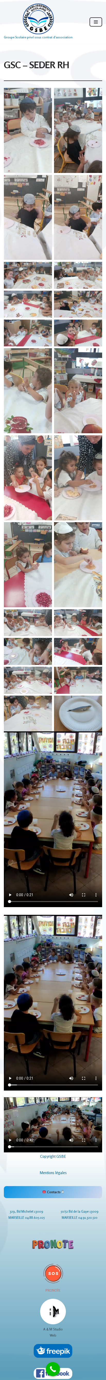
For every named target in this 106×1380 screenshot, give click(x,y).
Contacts (53, 1192)
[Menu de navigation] (96, 22)
